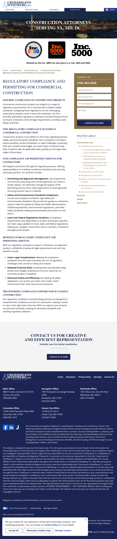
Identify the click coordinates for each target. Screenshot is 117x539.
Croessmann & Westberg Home (17, 4)
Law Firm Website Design (100, 532)
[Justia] (17, 427)
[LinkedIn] (11, 427)
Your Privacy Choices (18, 508)
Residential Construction (91, 175)
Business (81, 195)
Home (60, 377)
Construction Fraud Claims (92, 192)
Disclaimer (71, 377)
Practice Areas (31, 10)
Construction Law (85, 142)
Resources (54, 10)
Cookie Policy (35, 508)
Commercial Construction (92, 146)
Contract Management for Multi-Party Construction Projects (97, 151)
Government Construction (92, 171)
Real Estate (82, 203)
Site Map (97, 377)
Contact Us (75, 10)
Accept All (14, 530)
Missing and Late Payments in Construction (93, 186)
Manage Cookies (51, 508)
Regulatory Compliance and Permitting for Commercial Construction (95, 165)
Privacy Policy (84, 377)
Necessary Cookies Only (39, 530)
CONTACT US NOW (94, 123)
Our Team (10, 10)
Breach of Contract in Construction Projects (96, 180)
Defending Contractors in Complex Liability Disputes (94, 157)
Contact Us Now (58, 356)
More (112, 10)
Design (80, 199)
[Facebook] (5, 427)
